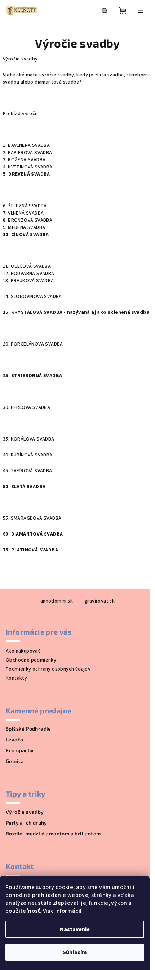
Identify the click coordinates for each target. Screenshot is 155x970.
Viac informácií (62, 911)
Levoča (14, 739)
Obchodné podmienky (31, 660)
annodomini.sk (56, 601)
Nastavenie (75, 929)
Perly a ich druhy (26, 822)
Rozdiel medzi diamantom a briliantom (53, 833)
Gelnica (15, 761)
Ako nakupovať (23, 651)
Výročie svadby (25, 812)
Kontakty (16, 678)
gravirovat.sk (99, 601)
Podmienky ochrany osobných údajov (48, 669)
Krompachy (20, 750)
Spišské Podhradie (28, 728)
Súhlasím (75, 952)
